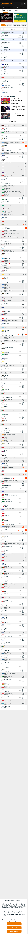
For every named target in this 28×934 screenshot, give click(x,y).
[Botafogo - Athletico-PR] (13, 36)
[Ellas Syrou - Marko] (13, 324)
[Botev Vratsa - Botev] (13, 198)
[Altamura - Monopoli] (13, 414)
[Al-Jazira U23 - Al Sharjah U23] (13, 254)
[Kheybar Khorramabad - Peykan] (13, 348)
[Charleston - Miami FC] (13, 294)
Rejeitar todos (14, 927)
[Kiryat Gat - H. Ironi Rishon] (13, 386)
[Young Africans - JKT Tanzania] (13, 680)
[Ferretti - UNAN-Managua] (13, 530)
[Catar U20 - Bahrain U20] (13, 506)
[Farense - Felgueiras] (13, 577)
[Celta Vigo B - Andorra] (13, 278)
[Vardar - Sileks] (13, 451)
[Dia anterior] (2, 29)
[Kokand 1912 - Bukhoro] (13, 707)
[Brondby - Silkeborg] (13, 247)
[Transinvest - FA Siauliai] (13, 444)
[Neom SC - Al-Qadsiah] (13, 136)
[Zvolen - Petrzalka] (13, 271)
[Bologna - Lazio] (13, 70)
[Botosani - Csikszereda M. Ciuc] (13, 601)
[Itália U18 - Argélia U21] (13, 520)
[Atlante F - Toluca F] (13, 488)
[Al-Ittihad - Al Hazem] (13, 139)
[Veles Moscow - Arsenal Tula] (13, 625)
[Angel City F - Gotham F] (13, 304)
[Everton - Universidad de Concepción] (13, 218)
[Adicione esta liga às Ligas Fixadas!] (14, 77)
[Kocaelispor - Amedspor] (13, 690)
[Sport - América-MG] (13, 46)
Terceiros (21, 912)
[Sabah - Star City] (13, 464)
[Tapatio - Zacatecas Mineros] (13, 478)
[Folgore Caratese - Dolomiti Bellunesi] (13, 397)
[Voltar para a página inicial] (7, 4)
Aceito (14, 923)
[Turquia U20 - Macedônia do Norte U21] (13, 523)
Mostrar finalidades (14, 931)
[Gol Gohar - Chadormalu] (13, 359)
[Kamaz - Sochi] (13, 618)
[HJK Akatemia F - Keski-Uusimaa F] (13, 311)
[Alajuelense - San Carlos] (13, 240)
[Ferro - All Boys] (13, 160)
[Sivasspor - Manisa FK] (13, 697)
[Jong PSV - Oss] (13, 537)
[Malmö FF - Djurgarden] (13, 656)
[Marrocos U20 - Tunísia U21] (13, 512)
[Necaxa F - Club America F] (13, 484)
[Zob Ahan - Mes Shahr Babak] (13, 355)
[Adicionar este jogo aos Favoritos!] (1, 36)
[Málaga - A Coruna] (13, 57)
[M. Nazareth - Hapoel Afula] (13, 390)
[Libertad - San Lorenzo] (13, 551)
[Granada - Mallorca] (13, 281)
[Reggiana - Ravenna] (13, 407)
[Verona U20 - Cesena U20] (13, 428)
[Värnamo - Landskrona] (13, 667)
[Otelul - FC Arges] (13, 604)
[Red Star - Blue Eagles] (13, 650)
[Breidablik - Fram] (13, 369)
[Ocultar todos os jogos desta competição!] (25, 32)
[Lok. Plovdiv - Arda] (13, 202)
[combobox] (13, 29)
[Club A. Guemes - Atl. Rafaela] (13, 156)
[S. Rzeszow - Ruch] (13, 564)
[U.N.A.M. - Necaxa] (13, 471)
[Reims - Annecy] (13, 317)
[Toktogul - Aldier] (13, 594)
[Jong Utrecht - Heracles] (13, 540)
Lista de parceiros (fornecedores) (8, 921)
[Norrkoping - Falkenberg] (13, 670)
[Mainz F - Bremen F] (13, 129)
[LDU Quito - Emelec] (13, 264)
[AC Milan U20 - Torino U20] (13, 431)
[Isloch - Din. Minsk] (13, 179)
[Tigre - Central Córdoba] (13, 150)
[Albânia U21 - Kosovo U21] (13, 516)
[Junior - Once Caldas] (13, 228)
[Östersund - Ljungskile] (13, 663)
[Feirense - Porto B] (13, 581)
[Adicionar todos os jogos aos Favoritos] (1, 33)
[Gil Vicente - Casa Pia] (13, 570)
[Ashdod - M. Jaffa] (13, 383)
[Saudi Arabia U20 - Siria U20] (13, 502)
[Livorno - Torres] (13, 403)
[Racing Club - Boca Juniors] (13, 146)
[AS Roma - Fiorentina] (13, 74)
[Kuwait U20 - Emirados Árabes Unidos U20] (13, 495)
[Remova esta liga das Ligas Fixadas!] (14, 33)
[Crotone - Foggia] (13, 417)
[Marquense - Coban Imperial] (13, 331)
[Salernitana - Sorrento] (13, 421)
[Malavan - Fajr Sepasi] (13, 351)
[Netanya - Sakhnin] (13, 376)
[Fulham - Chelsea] (13, 64)
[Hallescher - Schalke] (13, 92)
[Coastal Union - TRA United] (13, 684)
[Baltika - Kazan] (13, 611)
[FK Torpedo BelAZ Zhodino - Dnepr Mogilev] (13, 182)
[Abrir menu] (25, 4)
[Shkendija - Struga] (13, 454)
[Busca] (22, 4)
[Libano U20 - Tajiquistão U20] (13, 498)
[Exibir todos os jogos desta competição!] (25, 163)
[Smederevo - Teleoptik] (13, 639)
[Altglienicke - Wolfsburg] (13, 81)
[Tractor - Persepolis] (13, 344)
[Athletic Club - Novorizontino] (13, 43)
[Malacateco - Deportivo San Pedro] (13, 334)
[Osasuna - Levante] (13, 53)
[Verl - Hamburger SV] (13, 84)
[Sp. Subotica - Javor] (13, 643)
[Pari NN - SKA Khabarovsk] (13, 629)
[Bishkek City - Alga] (13, 590)
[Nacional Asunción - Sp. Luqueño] (13, 547)
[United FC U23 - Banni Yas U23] (13, 258)
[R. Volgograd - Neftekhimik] (13, 621)
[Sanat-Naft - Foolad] (13, 362)
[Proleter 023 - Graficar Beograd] (13, 635)
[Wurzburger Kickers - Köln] (13, 88)
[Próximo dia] (25, 29)
